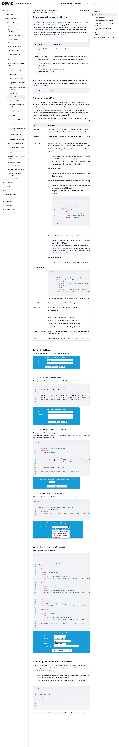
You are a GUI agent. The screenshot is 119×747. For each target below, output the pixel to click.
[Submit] (94, 3)
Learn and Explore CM (11, 22)
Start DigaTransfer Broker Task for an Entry (17, 129)
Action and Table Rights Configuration (14, 30)
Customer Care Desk (66, 3)
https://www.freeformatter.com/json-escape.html (67, 253)
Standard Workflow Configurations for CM (16, 152)
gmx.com (56, 435)
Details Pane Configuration (14, 50)
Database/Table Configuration (15, 35)
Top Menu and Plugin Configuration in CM (16, 64)
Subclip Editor (8, 186)
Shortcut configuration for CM (15, 143)
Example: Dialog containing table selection (103, 29)
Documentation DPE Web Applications (46, 10)
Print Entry (12, 115)
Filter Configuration (13, 39)
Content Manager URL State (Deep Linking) (15, 174)
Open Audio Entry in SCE (16, 74)
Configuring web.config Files (44, 670)
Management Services (10, 194)
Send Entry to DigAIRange (16, 119)
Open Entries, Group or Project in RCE (17, 83)
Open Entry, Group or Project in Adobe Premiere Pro (17, 111)
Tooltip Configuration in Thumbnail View (14, 58)
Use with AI (84, 10)
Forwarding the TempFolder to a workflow (104, 37)
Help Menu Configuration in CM (16, 147)
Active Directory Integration (11, 213)
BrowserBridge (8, 198)
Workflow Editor (9, 205)
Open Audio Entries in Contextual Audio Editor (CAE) (17, 138)
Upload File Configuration (14, 162)
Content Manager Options (14, 26)
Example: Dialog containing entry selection (103, 33)
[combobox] (104, 3)
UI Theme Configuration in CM (15, 166)
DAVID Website (77, 3)
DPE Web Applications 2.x (23, 3)
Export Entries (13, 93)
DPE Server (7, 11)
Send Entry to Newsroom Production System (16, 124)
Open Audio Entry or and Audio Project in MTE (17, 88)
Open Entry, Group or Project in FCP (17, 105)
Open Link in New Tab (15, 134)
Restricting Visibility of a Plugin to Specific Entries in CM (17, 70)
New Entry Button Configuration (16, 169)
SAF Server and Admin (10, 209)
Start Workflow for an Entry (16, 97)
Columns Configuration (13, 43)
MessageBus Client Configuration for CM (16, 157)
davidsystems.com (76, 435)
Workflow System (9, 201)
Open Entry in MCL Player (16, 100)
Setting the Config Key (99, 14)
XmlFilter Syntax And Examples (62, 248)
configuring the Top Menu (55, 22)
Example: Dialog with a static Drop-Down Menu (105, 24)
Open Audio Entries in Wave (17, 78)
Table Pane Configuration (14, 46)
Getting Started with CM (12, 18)
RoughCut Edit (8, 182)
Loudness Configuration (14, 54)
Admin (6, 190)
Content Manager (9, 14)
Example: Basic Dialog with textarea (104, 20)
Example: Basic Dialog (100, 17)
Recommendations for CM (12, 179)
